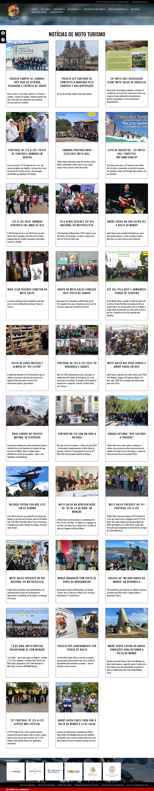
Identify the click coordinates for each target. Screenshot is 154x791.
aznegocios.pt (24, 789)
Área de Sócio (39, 12)
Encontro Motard (94, 9)
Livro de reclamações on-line (137, 785)
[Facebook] (3, 34)
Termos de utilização (27, 785)
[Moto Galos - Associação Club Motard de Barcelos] (18, 9)
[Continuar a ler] (27, 56)
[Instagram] (3, 40)
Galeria (135, 9)
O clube (45, 9)
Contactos (56, 12)
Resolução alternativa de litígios (87, 785)
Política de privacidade (46, 785)
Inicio (34, 9)
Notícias (58, 9)
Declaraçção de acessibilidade (113, 785)
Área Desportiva (117, 9)
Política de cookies (65, 785)
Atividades (73, 9)
